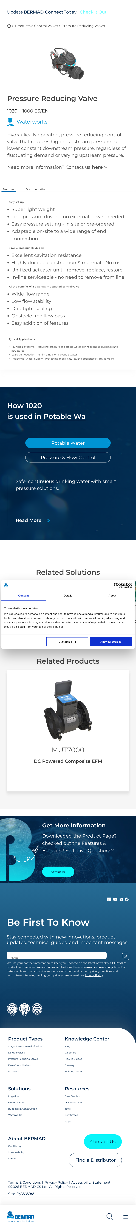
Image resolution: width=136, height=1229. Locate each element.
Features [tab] (8, 189)
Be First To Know (48, 922)
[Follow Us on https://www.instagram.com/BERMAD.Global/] (122, 899)
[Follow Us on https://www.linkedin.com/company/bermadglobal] (109, 899)
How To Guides (73, 1058)
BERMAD (9, 26)
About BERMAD (27, 1138)
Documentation (74, 1102)
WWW (27, 1194)
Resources (77, 1088)
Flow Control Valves (19, 1065)
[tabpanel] (68, 501)
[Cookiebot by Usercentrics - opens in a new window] (116, 585)
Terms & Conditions (24, 1182)
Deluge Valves (16, 1052)
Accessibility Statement (90, 1182)
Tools (67, 1108)
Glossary (69, 1065)
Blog (67, 1046)
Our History (14, 1146)
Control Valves (46, 26)
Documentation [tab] (36, 189)
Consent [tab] (23, 595)
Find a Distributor (95, 1160)
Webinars (70, 1052)
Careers (12, 1158)
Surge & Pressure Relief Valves (25, 1046)
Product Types (25, 1039)
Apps (68, 1121)
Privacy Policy (56, 1182)
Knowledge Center (87, 1039)
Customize (65, 641)
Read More (28, 520)
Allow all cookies (110, 641)
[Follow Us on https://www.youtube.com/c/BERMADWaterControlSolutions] (115, 899)
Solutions (19, 1088)
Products (22, 26)
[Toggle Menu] (125, 1217)
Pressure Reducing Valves (83, 26)
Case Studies (72, 1096)
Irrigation (13, 1096)
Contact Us (103, 1141)
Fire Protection (16, 1102)
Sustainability (16, 1152)
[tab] (68, 443)
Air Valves (13, 1071)
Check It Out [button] (93, 12)
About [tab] (112, 595)
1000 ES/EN (35, 111)
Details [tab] (68, 595)
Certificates (71, 1114)
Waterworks (15, 1114)
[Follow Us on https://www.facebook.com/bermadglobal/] (127, 899)
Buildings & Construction (22, 1108)
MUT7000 (68, 750)
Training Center (74, 1071)
